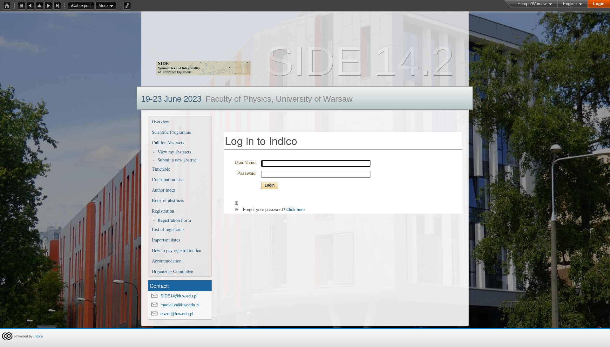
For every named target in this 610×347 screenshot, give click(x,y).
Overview (160, 122)
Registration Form (174, 220)
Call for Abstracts (168, 142)
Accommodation (166, 261)
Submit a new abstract (178, 160)
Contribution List (168, 179)
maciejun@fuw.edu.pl (180, 305)
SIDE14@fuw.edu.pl (178, 296)
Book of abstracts (168, 200)
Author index (163, 190)
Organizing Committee (172, 271)
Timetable (161, 169)
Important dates (166, 240)
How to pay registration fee (176, 250)
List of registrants (168, 229)
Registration (163, 211)
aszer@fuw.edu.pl (176, 313)
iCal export (81, 5)
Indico (38, 336)
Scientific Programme (171, 132)
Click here (295, 209)
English (570, 3)
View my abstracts (174, 152)
